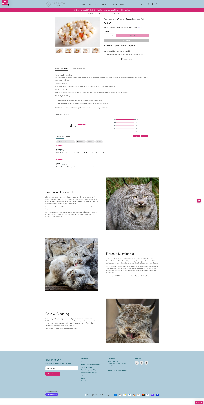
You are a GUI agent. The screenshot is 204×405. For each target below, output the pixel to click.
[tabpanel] (102, 155)
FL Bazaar (114, 4)
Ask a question (136, 136)
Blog (82, 375)
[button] (125, 119)
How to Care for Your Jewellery (90, 365)
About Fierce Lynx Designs (89, 373)
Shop (89, 4)
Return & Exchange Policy (89, 370)
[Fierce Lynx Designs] (55, 4)
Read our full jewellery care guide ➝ (66, 328)
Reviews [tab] (60, 137)
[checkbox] (99, 141)
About (122, 4)
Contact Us (84, 381)
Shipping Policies (86, 367)
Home (84, 4)
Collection (104, 4)
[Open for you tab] (199, 200)
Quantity (106, 32)
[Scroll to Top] (201, 396)
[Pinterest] (137, 363)
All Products (93, 14)
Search (83, 378)
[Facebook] (142, 363)
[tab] (69, 137)
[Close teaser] (9, 5)
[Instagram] (146, 363)
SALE (96, 4)
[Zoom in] (96, 20)
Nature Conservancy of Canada (130, 263)
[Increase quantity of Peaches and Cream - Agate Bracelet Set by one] (112, 35)
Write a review (144, 136)
